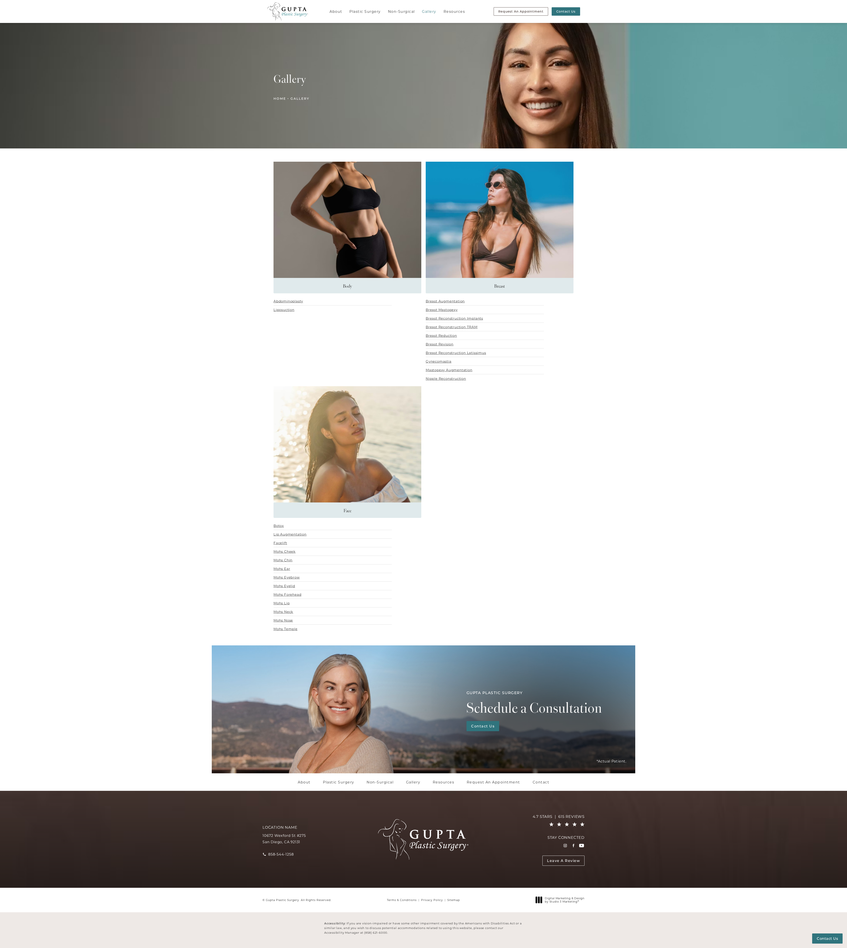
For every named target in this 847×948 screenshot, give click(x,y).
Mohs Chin (283, 560)
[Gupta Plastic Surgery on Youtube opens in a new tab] (582, 846)
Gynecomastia (439, 361)
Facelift (280, 543)
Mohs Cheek (285, 551)
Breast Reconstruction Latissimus (456, 352)
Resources (454, 11)
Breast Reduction (441, 335)
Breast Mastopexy (442, 309)
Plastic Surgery (365, 11)
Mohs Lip (282, 603)
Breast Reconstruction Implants (454, 318)
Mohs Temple (286, 629)
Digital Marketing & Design (565, 900)
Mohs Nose (283, 620)
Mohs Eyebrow (287, 577)
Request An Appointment (520, 11)
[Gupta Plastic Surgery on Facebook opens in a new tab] (573, 846)
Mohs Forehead (287, 594)
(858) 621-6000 (375, 932)
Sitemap (453, 900)
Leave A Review (563, 860)
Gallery (429, 11)
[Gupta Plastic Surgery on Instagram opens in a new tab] (565, 846)
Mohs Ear (282, 568)
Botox (279, 525)
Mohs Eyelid (284, 586)
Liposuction (284, 309)
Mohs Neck (283, 611)
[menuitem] (565, 846)
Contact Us (565, 11)
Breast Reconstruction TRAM (452, 327)
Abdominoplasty (288, 301)
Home (280, 98)
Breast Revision (439, 344)
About (336, 11)
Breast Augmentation (445, 301)
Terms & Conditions (402, 900)
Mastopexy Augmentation (449, 370)
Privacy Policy (432, 900)
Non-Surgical (401, 11)
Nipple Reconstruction (446, 378)
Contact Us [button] (827, 938)
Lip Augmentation (290, 534)
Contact (541, 782)
